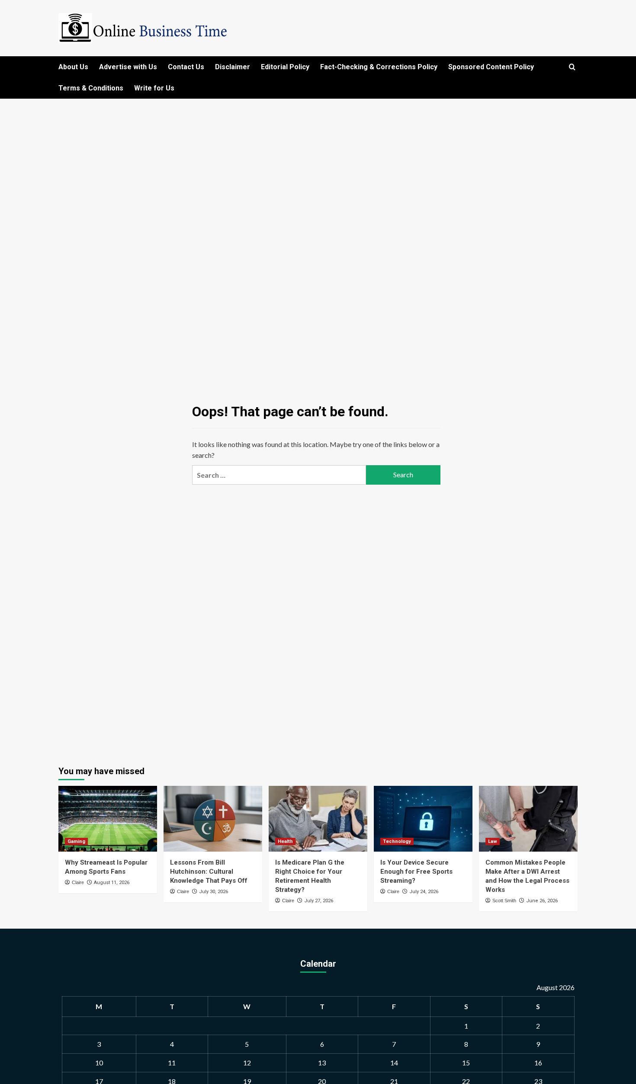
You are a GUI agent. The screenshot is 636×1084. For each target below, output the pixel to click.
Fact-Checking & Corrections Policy (378, 67)
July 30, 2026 (213, 891)
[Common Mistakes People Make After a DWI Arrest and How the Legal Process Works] (528, 819)
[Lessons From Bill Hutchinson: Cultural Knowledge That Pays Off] (213, 819)
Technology (397, 841)
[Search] (572, 67)
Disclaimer (232, 67)
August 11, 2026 (111, 882)
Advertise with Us (128, 67)
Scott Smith (504, 900)
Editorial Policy (285, 67)
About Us (73, 67)
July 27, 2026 (318, 901)
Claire (78, 882)
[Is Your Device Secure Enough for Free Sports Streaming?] (423, 819)
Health (285, 841)
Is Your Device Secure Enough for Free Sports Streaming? (416, 872)
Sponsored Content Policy (491, 67)
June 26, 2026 (542, 901)
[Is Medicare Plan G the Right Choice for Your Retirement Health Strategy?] (318, 819)
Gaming (76, 841)
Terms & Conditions (90, 88)
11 (172, 1062)
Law (492, 841)
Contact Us (186, 67)
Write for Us (154, 88)
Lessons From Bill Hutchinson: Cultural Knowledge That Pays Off (208, 872)
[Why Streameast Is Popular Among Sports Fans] (107, 819)
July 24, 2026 (423, 891)
